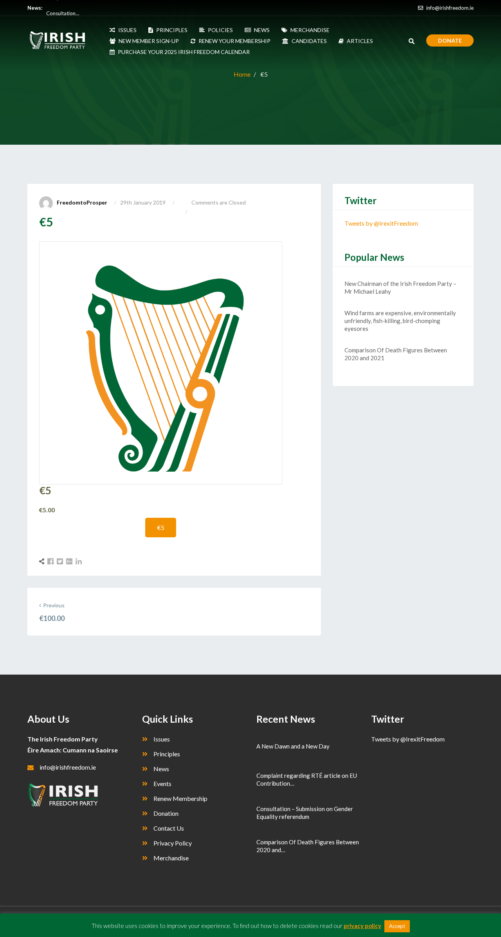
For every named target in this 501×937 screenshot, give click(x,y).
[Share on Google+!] (70, 561)
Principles (166, 753)
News (161, 768)
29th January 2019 (143, 202)
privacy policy (362, 925)
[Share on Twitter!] (61, 561)
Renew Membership (180, 798)
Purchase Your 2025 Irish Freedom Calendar (184, 51)
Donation (165, 813)
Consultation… (62, 8)
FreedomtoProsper (82, 202)
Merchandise (171, 858)
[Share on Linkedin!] (79, 561)
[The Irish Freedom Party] (61, 40)
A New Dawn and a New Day (293, 746)
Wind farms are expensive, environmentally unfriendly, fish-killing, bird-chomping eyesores (400, 320)
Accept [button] (397, 926)
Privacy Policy (172, 843)
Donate (450, 40)
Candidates (309, 41)
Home (242, 74)
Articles (360, 41)
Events (162, 783)
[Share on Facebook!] (51, 561)
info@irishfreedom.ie (449, 8)
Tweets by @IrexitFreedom (381, 223)
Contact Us (168, 828)
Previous (54, 605)
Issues (161, 739)
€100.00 (52, 618)
